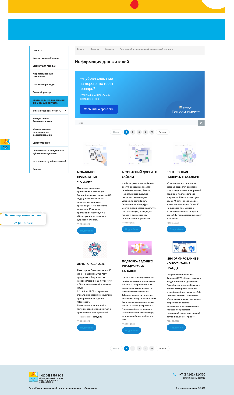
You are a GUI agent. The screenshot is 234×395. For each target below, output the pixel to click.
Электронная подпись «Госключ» (183, 174)
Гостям (5, 163)
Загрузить (97, 316)
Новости (37, 50)
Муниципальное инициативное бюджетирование (42, 132)
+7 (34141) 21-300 (19, 185)
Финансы (109, 49)
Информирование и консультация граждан (183, 263)
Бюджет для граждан (44, 65)
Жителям (10, 166)
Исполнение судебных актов (49, 161)
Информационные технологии (43, 75)
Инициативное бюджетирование (42, 120)
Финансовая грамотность (47, 110)
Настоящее (11, 156)
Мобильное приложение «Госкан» (87, 176)
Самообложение (41, 142)
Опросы (37, 169)
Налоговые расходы (43, 84)
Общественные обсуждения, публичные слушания (48, 152)
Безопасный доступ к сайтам (139, 174)
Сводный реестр (42, 92)
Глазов (80, 49)
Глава (4, 173)
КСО (13, 177)
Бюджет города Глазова (46, 57)
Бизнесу (10, 170)
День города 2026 (91, 264)
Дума (14, 180)
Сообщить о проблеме (99, 109)
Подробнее (86, 230)
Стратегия (8, 159)
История (6, 152)
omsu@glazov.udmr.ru (194, 377)
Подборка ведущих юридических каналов (137, 266)
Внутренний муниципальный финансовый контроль (49, 101)
